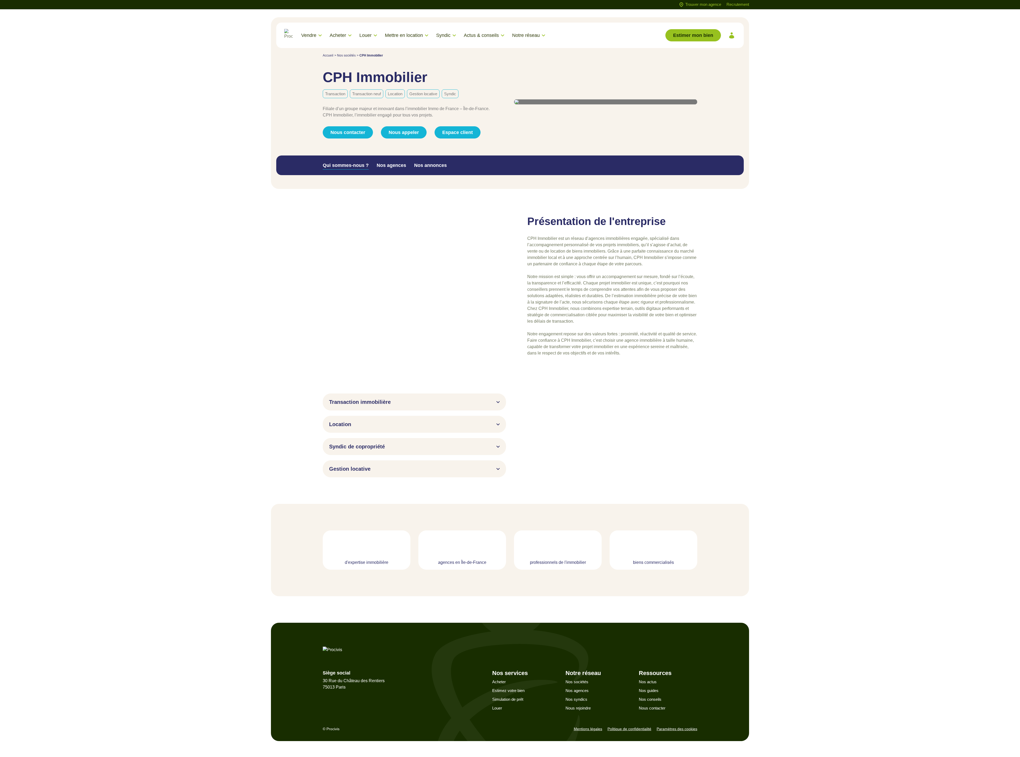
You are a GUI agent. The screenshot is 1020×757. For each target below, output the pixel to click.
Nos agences (577, 690)
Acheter (499, 682)
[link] (731, 35)
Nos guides (648, 690)
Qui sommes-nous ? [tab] (346, 165)
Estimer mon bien (693, 35)
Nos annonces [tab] (430, 165)
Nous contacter (652, 708)
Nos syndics (576, 699)
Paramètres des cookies (677, 729)
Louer (497, 708)
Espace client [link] (457, 132)
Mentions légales (588, 729)
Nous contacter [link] (347, 132)
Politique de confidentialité (629, 729)
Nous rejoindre (578, 708)
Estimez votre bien (508, 690)
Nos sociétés (346, 55)
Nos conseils (650, 699)
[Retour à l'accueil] (288, 35)
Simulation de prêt (507, 699)
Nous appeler (404, 132)
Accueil (328, 55)
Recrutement (737, 4)
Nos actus (648, 682)
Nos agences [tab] (391, 165)
